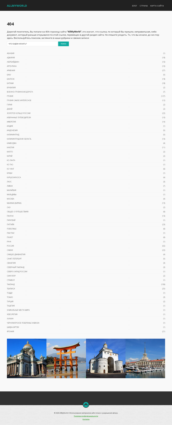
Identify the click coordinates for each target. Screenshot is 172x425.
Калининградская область (19, 139)
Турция (10, 301)
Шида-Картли (13, 327)
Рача (9, 241)
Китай (9, 156)
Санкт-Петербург (14, 258)
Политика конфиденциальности (86, 416)
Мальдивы (11, 194)
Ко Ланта (11, 160)
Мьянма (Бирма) (14, 203)
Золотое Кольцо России (18, 113)
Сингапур (11, 276)
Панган (10, 216)
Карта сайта (157, 6)
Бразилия (11, 87)
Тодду (9, 293)
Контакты (86, 419)
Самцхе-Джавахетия (16, 254)
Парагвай (11, 220)
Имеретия (11, 122)
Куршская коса (14, 177)
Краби (9, 173)
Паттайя (10, 224)
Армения (11, 70)
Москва (10, 199)
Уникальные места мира (18, 310)
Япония (10, 331)
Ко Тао (10, 164)
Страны (144, 6)
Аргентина (11, 66)
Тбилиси (11, 288)
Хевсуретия (12, 314)
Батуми (10, 83)
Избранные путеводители (19, 117)
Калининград (13, 134)
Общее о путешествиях (18, 211)
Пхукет (10, 237)
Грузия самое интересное (19, 100)
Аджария (11, 57)
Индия (10, 126)
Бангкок (10, 79)
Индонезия (12, 130)
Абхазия (10, 53)
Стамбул (11, 280)
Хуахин (10, 318)
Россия (10, 246)
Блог (134, 6)
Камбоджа (11, 143)
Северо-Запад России (17, 271)
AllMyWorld (17, 5)
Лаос (9, 181)
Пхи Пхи (10, 233)
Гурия (9, 104)
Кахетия (10, 147)
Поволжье (11, 229)
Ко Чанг (10, 169)
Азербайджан (13, 62)
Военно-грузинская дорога (20, 92)
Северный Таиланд (15, 267)
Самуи (10, 250)
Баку (9, 74)
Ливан (10, 186)
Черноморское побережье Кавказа (23, 323)
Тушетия (11, 306)
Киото (10, 152)
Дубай (9, 109)
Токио (10, 297)
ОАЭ (8, 207)
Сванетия (11, 263)
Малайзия (11, 190)
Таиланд (11, 284)
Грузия (10, 96)
